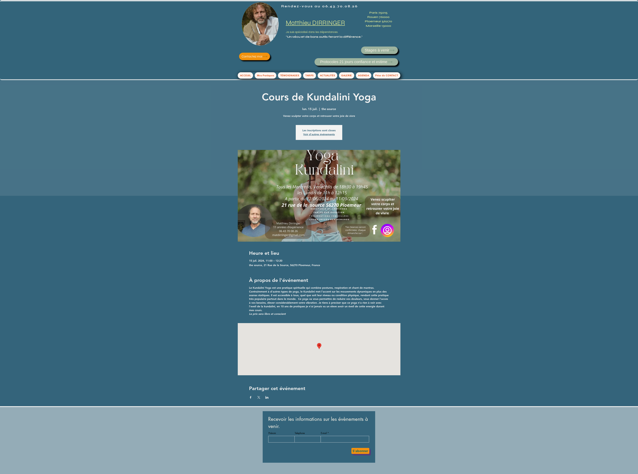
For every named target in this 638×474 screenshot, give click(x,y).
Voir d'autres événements (319, 134)
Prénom (272, 433)
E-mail (324, 433)
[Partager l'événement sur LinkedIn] (266, 397)
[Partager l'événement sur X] (258, 397)
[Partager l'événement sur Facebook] (250, 397)
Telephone (300, 433)
